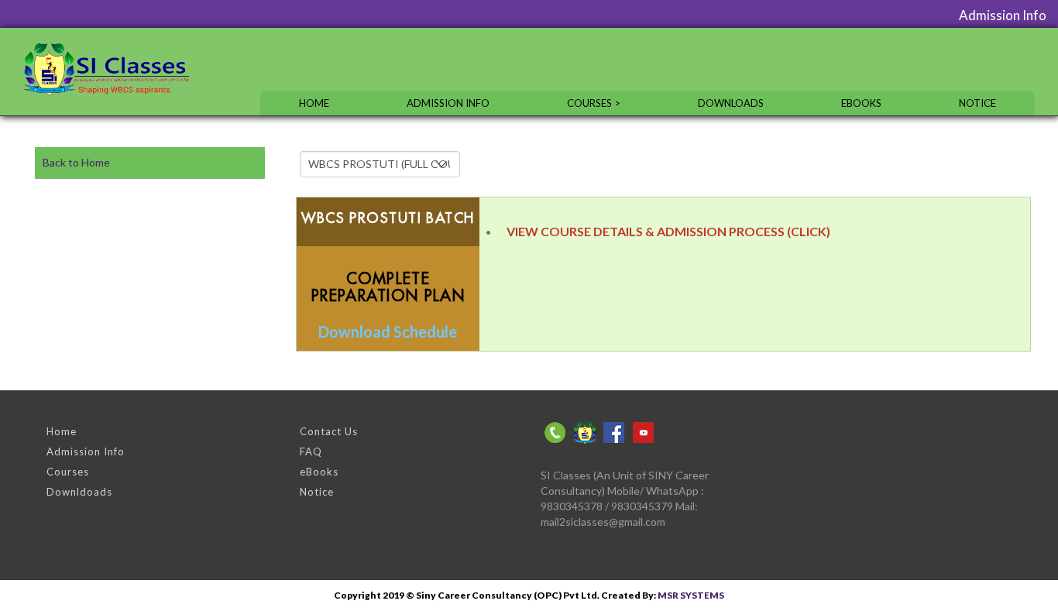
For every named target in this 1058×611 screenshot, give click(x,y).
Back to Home (76, 162)
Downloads (731, 103)
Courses (67, 471)
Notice (977, 103)
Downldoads (79, 492)
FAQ (311, 451)
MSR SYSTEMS (691, 595)
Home (61, 431)
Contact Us (329, 431)
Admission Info (1002, 15)
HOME (314, 103)
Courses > (593, 103)
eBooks (319, 471)
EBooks (861, 103)
